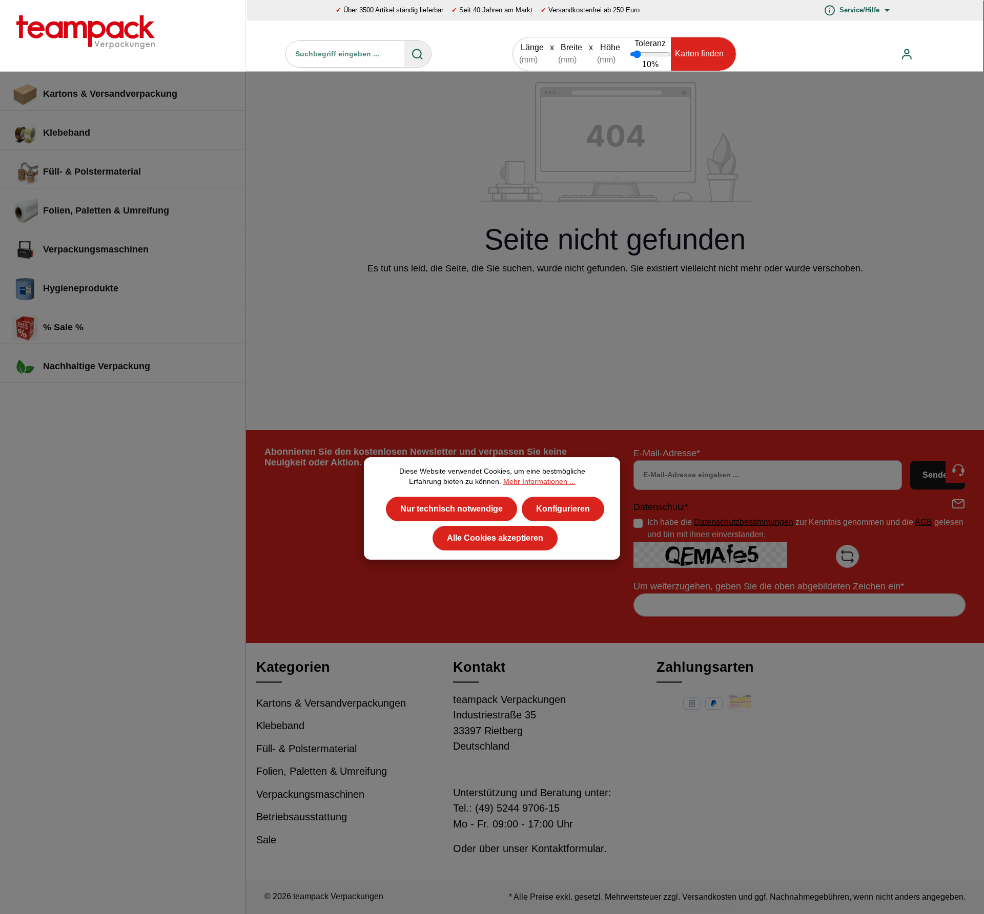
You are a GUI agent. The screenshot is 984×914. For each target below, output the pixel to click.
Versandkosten (709, 896)
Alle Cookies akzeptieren (495, 537)
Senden (937, 475)
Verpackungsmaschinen (310, 794)
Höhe (610, 47)
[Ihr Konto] (907, 54)
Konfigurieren (563, 508)
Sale (266, 839)
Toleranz (650, 43)
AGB (923, 522)
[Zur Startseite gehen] (78, 35)
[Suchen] (417, 54)
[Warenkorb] (931, 54)
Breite (571, 47)
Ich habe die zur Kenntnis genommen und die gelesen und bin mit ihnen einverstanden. (805, 528)
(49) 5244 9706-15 (517, 808)
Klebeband (280, 725)
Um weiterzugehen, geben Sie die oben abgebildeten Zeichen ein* (768, 586)
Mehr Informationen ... (539, 481)
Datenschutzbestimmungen (743, 522)
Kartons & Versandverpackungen (331, 703)
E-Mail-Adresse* (666, 453)
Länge (532, 47)
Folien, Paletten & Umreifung (321, 771)
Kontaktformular (567, 848)
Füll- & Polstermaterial (306, 748)
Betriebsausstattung (301, 816)
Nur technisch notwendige (451, 508)
